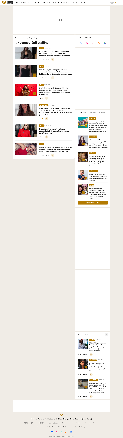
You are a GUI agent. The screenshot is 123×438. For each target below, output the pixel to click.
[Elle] (49, 423)
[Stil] (4, 3)
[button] (44, 59)
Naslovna (18, 38)
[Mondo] (34, 423)
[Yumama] (86, 423)
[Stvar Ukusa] (96, 423)
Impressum (41, 427)
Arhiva (60, 427)
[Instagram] (87, 43)
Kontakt (54, 427)
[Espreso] (42, 423)
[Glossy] (55, 423)
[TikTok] (93, 43)
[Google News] (105, 43)
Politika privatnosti (68, 427)
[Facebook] (81, 43)
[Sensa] (78, 423)
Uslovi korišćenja (80, 427)
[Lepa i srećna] (62, 423)
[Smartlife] (70, 423)
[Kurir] (26, 423)
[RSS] (99, 43)
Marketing (48, 427)
